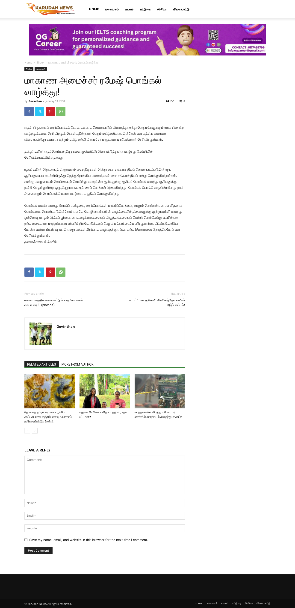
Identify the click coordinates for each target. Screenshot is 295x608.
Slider (40, 62)
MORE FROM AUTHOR (78, 364)
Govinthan (35, 101)
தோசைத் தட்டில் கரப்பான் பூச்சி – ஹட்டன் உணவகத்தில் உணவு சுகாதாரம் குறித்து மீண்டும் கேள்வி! (48, 416)
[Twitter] (39, 111)
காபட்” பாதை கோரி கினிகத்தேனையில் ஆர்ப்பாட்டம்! (157, 302)
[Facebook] (29, 111)
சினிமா (162, 9)
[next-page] (35, 430)
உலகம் (129, 9)
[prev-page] (27, 430)
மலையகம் (112, 9)
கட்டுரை (145, 9)
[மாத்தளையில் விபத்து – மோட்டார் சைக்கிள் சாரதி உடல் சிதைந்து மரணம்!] (160, 391)
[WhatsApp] (60, 111)
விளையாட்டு (181, 9)
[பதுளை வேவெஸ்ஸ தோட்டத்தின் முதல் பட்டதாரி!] (105, 391)
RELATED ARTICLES (41, 364)
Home (94, 9)
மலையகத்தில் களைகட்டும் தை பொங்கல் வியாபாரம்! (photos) (53, 302)
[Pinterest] (50, 111)
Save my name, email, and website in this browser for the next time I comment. (88, 540)
